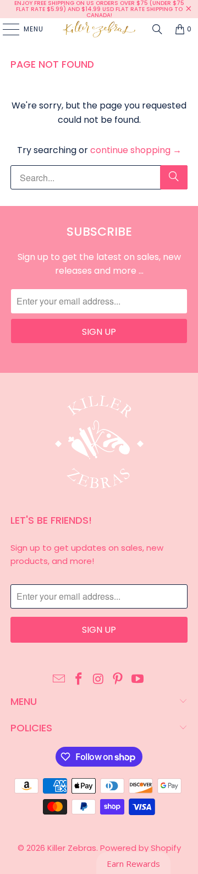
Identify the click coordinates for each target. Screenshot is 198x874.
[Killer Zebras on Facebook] (78, 679)
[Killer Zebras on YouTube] (138, 679)
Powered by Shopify (140, 848)
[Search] (157, 29)
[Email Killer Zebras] (59, 679)
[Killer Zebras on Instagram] (98, 679)
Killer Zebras (71, 848)
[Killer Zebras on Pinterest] (118, 679)
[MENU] (5, 29)
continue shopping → (136, 150)
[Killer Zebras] (99, 29)
